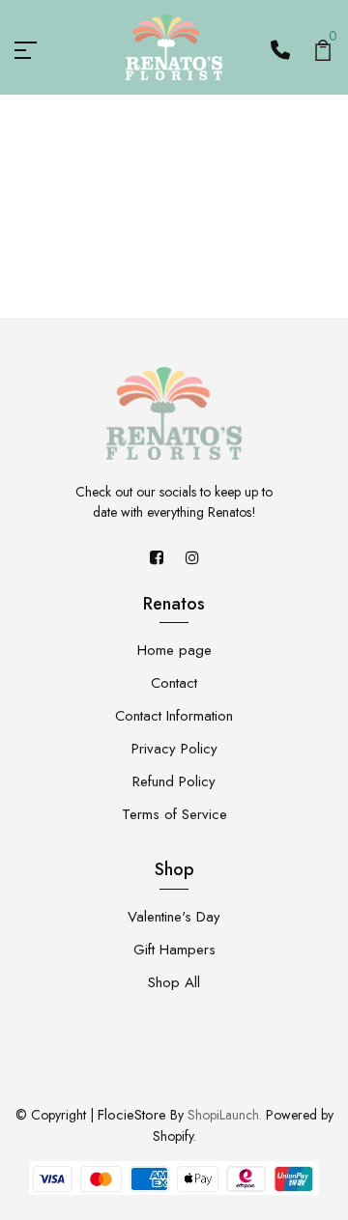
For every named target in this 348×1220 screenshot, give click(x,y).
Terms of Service (174, 814)
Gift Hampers (174, 949)
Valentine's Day (174, 916)
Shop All (174, 982)
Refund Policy (174, 781)
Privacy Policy (174, 748)
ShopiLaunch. (225, 1114)
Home (140, 227)
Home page (174, 650)
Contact (174, 683)
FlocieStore (132, 1114)
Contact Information (174, 715)
